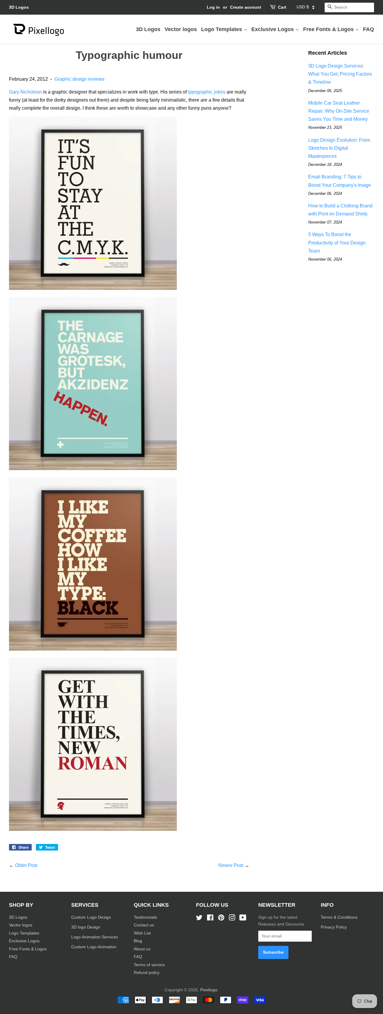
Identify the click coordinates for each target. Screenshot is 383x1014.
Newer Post (230, 865)
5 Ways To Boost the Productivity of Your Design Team (337, 242)
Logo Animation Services (94, 937)
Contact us (144, 925)
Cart (282, 7)
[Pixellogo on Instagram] (232, 919)
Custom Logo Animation (93, 947)
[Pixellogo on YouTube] (242, 919)
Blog (138, 941)
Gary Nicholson (25, 91)
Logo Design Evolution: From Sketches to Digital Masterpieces (339, 148)
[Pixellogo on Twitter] (199, 919)
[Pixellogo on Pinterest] (221, 919)
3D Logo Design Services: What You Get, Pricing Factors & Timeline (340, 74)
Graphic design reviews (79, 79)
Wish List (142, 933)
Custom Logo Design (91, 917)
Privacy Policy (334, 927)
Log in (213, 7)
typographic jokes (206, 91)
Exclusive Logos (273, 29)
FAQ (368, 29)
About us (142, 949)
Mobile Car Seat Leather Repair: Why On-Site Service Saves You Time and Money (338, 111)
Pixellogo (208, 990)
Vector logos (181, 29)
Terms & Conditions (339, 917)
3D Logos (19, 7)
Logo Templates (222, 29)
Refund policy (146, 972)
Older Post (26, 865)
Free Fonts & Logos (329, 29)
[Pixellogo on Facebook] (210, 919)
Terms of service (149, 965)
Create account (245, 7)
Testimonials (145, 917)
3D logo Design (85, 927)
